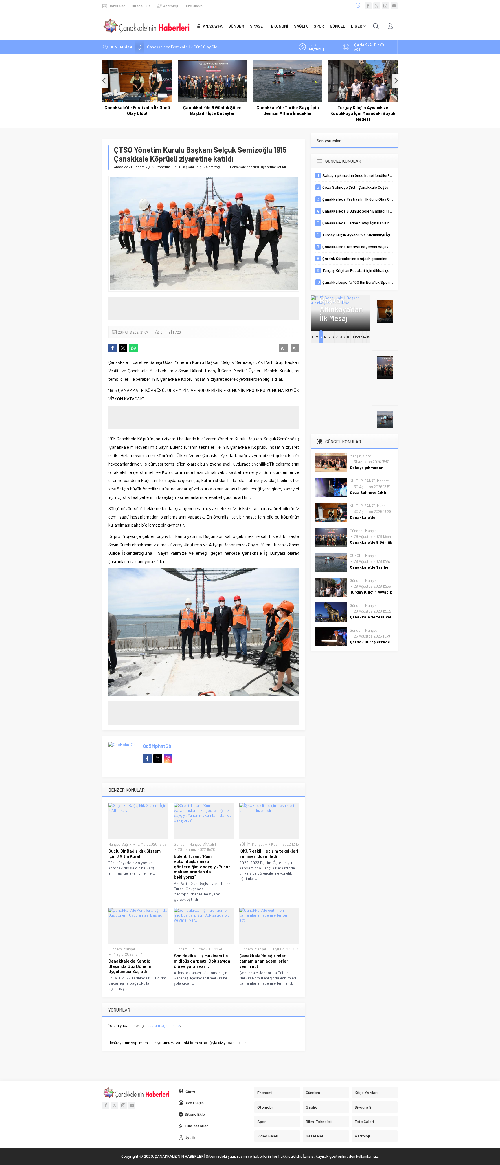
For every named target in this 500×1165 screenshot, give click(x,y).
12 (357, 336)
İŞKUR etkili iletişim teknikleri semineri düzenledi (268, 853)
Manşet (114, 844)
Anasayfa (121, 167)
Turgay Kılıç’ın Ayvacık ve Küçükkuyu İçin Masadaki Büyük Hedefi (362, 113)
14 (365, 336)
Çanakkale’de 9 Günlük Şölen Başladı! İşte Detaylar (212, 110)
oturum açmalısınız (163, 1025)
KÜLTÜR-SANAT (362, 481)
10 (349, 336)
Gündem (138, 167)
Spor (367, 456)
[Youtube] (394, 5)
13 (361, 336)
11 (352, 336)
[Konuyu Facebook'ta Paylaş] (112, 348)
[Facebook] (368, 5)
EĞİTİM (244, 844)
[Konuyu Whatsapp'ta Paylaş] (133, 348)
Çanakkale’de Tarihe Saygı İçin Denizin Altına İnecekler (287, 110)
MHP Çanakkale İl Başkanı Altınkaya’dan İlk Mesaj (341, 300)
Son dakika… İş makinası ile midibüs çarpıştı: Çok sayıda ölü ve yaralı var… (202, 961)
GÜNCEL (356, 555)
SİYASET (209, 844)
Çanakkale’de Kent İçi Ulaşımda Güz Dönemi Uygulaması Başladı (130, 966)
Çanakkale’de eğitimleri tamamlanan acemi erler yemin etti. (263, 961)
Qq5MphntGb (157, 746)
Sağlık (127, 844)
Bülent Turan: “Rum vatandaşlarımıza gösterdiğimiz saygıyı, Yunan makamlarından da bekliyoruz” (202, 866)
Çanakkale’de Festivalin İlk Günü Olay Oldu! (183, 46)
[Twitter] (376, 5)
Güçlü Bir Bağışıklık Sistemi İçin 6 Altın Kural (135, 853)
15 (368, 336)
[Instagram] (385, 5)
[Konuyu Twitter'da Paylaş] (123, 348)
